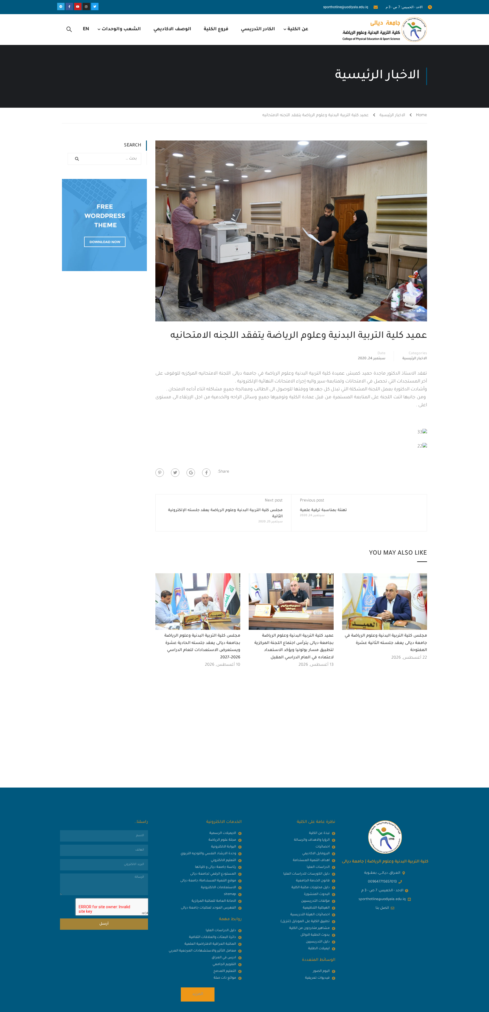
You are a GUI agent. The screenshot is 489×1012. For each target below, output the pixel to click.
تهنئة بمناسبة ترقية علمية (323, 510)
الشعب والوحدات (121, 29)
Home (421, 115)
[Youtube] (78, 6)
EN (86, 29)
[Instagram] (86, 6)
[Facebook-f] (69, 6)
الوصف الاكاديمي (172, 29)
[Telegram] (61, 6)
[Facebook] (206, 472)
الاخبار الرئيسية (392, 115)
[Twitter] (94, 6)
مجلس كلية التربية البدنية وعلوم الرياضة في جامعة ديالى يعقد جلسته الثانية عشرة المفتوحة (386, 643)
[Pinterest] (159, 472)
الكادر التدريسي (258, 29)
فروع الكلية (216, 29)
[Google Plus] (190, 472)
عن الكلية (298, 29)
